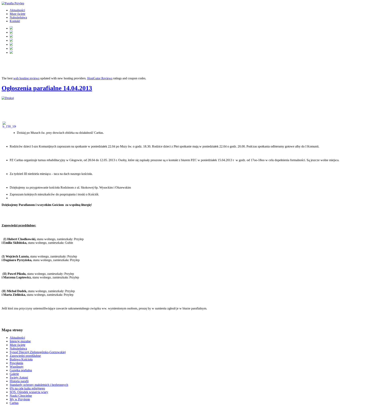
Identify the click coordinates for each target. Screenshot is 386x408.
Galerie (14, 374)
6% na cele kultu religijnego (27, 388)
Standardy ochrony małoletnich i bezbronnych (39, 384)
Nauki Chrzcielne (21, 395)
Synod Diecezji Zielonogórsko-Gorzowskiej (38, 352)
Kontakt (15, 21)
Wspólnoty (17, 366)
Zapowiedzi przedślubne (25, 355)
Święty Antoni (19, 377)
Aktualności (17, 10)
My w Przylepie (20, 399)
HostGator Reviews (99, 78)
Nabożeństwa (18, 17)
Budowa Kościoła (21, 359)
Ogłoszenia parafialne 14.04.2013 (47, 88)
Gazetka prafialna (21, 370)
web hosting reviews (26, 78)
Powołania (16, 363)
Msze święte (17, 14)
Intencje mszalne (20, 341)
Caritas (14, 403)
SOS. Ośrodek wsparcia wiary (29, 392)
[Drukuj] (8, 98)
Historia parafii (19, 381)
